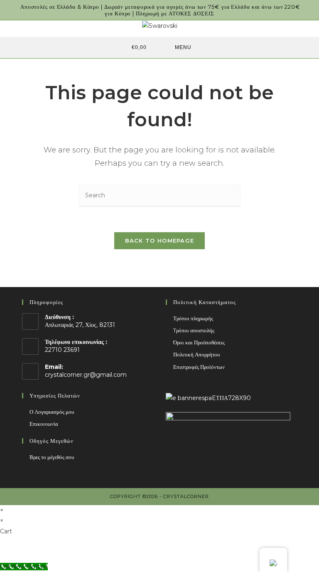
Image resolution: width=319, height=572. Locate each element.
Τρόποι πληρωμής (193, 318)
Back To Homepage (159, 240)
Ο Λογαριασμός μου (51, 411)
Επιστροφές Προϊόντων (199, 366)
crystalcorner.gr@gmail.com (86, 374)
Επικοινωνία (43, 423)
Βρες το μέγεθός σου (51, 457)
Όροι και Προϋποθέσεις (199, 342)
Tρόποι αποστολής (193, 330)
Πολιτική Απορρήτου (196, 354)
